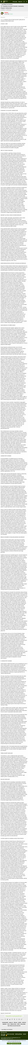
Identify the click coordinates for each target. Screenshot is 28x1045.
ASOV (18, 1024)
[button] (1, 1)
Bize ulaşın (3, 1034)
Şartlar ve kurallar (10, 1034)
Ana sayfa (3, 1035)
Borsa (22, 1024)
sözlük (19, 1022)
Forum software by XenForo (10, 1037)
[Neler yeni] (24, 1)
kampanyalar (5, 1022)
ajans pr (11, 1022)
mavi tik (18, 1025)
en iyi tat (14, 1025)
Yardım (24, 1034)
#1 (26, 17)
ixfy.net (15, 1022)
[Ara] (26, 1)
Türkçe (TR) (4, 1032)
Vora (8, 1024)
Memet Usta (13, 1024)
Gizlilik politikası (18, 1034)
